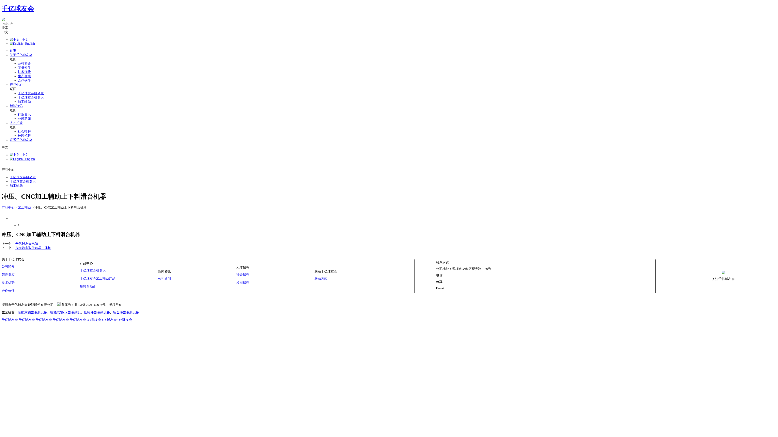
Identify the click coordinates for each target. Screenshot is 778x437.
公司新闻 (24, 118)
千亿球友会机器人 (31, 97)
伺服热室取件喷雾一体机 (33, 248)
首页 (13, 50)
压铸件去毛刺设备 (97, 312)
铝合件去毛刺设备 (126, 312)
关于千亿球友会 (21, 55)
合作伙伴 (24, 80)
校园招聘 (24, 135)
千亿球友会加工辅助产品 (97, 278)
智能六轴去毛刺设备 (32, 312)
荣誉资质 (24, 67)
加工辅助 (24, 101)
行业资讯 (24, 114)
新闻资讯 (16, 106)
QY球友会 (94, 319)
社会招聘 (24, 131)
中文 (23, 39)
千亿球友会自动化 (31, 93)
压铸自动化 (88, 286)
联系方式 (320, 278)
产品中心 (16, 84)
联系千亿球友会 (21, 140)
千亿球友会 (18, 8)
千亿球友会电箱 (26, 243)
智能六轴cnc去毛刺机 (65, 312)
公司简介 (24, 63)
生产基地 (24, 76)
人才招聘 (16, 123)
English (29, 43)
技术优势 (24, 72)
